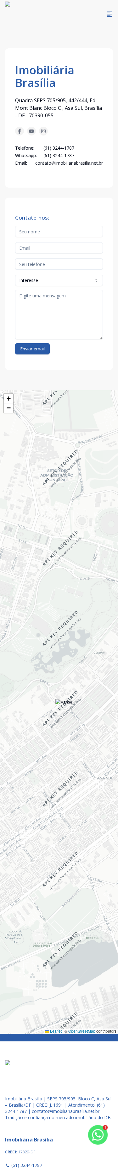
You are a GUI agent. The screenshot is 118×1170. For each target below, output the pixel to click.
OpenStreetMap (81, 1031)
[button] (64, 707)
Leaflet (55, 1031)
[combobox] (59, 280)
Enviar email (32, 349)
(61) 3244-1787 (26, 1165)
